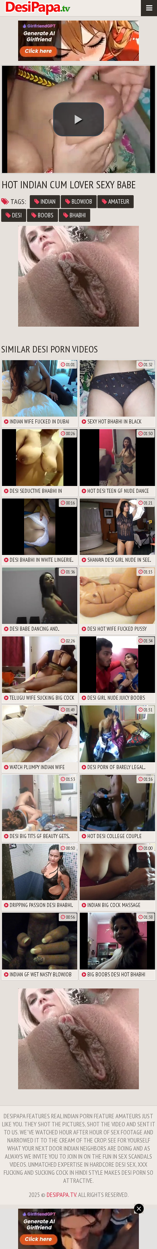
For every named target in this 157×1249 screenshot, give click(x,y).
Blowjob (81, 201)
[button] (78, 119)
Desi (16, 215)
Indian (47, 201)
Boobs (45, 215)
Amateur (118, 201)
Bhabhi (77, 215)
